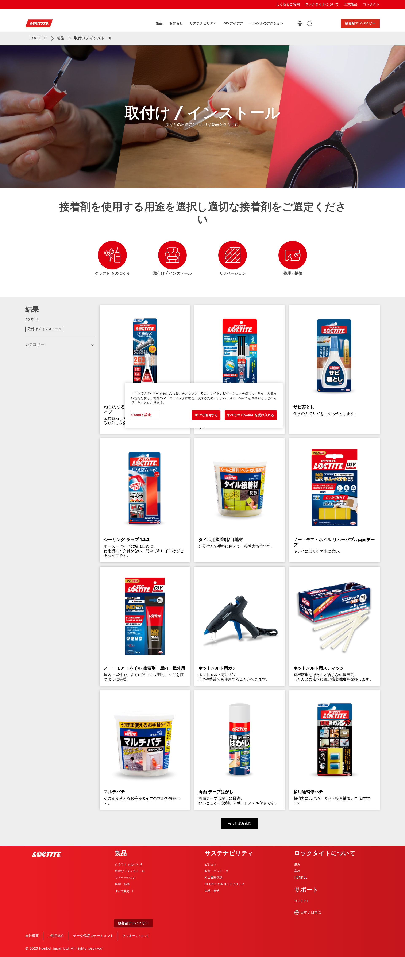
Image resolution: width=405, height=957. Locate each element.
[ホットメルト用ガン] (239, 626)
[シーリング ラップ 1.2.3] (145, 500)
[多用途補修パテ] (334, 750)
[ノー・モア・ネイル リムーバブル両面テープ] (334, 500)
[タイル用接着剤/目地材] (239, 500)
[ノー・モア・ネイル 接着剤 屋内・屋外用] (145, 626)
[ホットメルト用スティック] (334, 626)
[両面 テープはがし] (239, 750)
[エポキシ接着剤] (239, 369)
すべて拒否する (206, 415)
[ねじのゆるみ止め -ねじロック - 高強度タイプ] (145, 369)
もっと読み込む (239, 823)
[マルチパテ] (145, 750)
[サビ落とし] (334, 369)
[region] (204, 405)
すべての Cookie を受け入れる (250, 415)
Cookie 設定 (141, 415)
